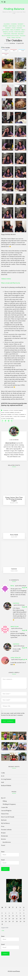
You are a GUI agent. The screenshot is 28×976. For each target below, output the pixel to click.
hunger (19, 27)
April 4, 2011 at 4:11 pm (19, 646)
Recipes (3, 832)
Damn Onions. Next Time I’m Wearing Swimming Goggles (14, 499)
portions (7, 33)
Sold (2, 782)
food (14, 27)
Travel (3, 845)
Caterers (14, 569)
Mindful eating (8, 31)
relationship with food (10, 35)
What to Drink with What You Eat (10, 283)
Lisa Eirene (12, 43)
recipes (20, 33)
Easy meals (12, 26)
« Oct (2, 930)
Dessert (21, 24)
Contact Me (4, 807)
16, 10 (2, 776)
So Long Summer (6, 779)
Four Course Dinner (7, 412)
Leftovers (5, 29)
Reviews (3, 839)
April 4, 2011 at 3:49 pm (20, 585)
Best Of (3, 798)
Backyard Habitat (6, 785)
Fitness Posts (5, 813)
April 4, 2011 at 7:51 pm (16, 659)
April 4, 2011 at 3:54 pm (19, 605)
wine (8, 37)
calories (7, 24)
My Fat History (5, 823)
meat (23, 29)
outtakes (15, 414)
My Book (3, 820)
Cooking (14, 24)
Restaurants (4, 836)
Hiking (5, 801)
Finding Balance (14, 8)
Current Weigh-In (6, 810)
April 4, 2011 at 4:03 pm (16, 628)
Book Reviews (7, 842)
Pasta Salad (14, 534)
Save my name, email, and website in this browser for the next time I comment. (12, 714)
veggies (22, 35)
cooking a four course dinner (13, 410)
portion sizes (19, 31)
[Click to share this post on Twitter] (5, 421)
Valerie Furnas (14, 626)
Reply (23, 587)
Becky (12, 585)
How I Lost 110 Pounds (7, 817)
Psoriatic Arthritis (6, 829)
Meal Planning (15, 29)
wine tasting (16, 37)
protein (14, 33)
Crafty (3, 773)
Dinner (5, 26)
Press (2, 826)
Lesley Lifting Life (15, 657)
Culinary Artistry (6, 278)
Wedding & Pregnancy (9, 804)
